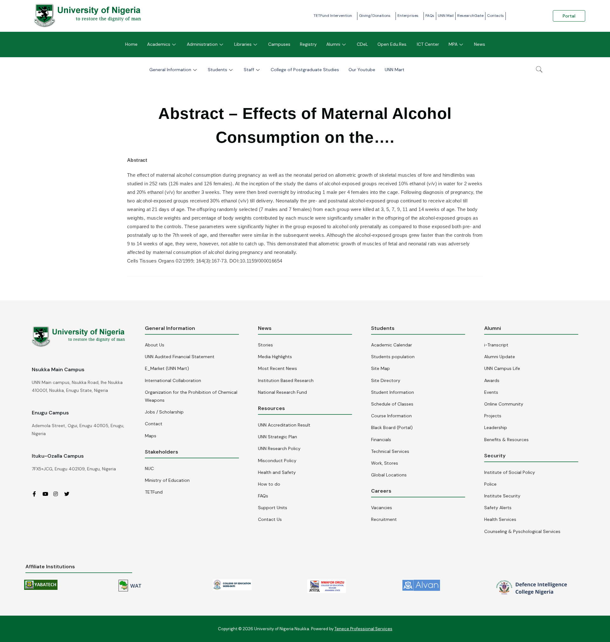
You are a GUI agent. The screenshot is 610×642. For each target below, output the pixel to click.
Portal (569, 16)
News (479, 44)
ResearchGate (470, 15)
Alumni (333, 44)
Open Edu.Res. (392, 44)
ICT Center (428, 44)
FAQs (429, 15)
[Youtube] (47, 494)
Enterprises (407, 15)
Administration (202, 44)
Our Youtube (362, 69)
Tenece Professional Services (363, 629)
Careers (381, 491)
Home (131, 44)
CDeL (362, 44)
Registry (308, 44)
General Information (170, 69)
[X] (69, 494)
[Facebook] (36, 494)
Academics (158, 44)
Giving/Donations (374, 15)
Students (217, 69)
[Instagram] (58, 494)
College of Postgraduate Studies (305, 69)
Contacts (495, 15)
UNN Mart (394, 69)
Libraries (243, 44)
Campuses (279, 44)
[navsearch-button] (539, 70)
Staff (249, 69)
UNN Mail (446, 15)
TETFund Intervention (333, 15)
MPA (453, 44)
